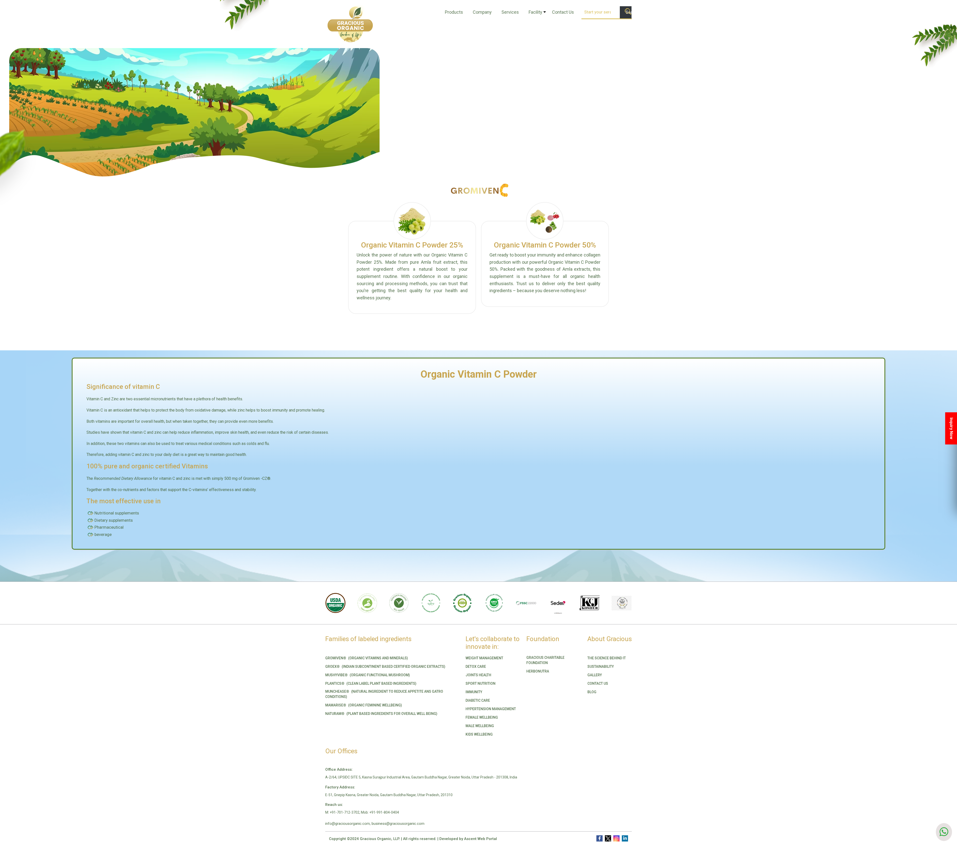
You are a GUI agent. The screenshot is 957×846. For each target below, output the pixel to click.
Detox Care (476, 667)
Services (510, 12)
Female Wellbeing (482, 717)
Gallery (594, 675)
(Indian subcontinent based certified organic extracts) (385, 667)
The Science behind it (606, 658)
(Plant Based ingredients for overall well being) (381, 714)
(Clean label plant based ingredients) (370, 683)
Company (482, 12)
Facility (535, 12)
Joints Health (478, 675)
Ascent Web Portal (480, 839)
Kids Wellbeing (479, 734)
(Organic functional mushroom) (367, 675)
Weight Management (484, 658)
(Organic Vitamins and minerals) (366, 658)
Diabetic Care (478, 700)
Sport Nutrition (480, 683)
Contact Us (563, 12)
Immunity (474, 692)
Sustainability (600, 667)
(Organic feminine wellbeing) (363, 705)
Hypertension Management (491, 709)
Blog (591, 692)
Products (454, 12)
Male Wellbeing (480, 726)
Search (629, 12)
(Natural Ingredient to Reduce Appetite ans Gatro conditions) (384, 694)
